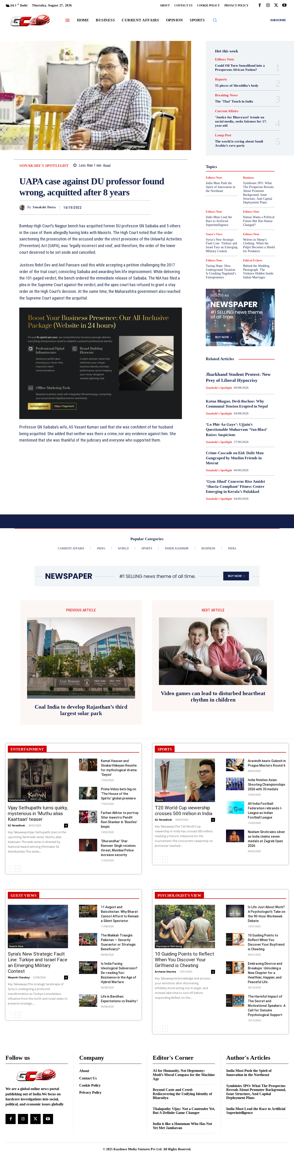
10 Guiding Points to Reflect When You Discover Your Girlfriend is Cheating (184, 959)
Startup (221, 193)
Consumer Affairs (223, 130)
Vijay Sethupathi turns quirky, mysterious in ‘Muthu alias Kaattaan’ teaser (38, 813)
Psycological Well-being (169, 946)
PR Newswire (229, 176)
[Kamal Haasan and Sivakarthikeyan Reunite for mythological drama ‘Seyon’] (88, 765)
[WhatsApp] (145, 207)
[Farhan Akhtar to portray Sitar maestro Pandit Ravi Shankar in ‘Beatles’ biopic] (88, 817)
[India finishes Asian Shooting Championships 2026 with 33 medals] (235, 784)
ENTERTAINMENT (27, 749)
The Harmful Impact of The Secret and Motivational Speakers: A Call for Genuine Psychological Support (267, 1006)
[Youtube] (284, 5)
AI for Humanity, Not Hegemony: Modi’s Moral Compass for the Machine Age (184, 1075)
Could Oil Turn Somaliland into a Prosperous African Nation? (240, 67)
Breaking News (226, 95)
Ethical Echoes (229, 143)
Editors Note (224, 59)
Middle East (223, 172)
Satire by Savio (231, 184)
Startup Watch (242, 193)
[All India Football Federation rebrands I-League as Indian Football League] (235, 807)
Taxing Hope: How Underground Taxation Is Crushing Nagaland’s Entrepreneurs (221, 271)
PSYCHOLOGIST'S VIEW (179, 895)
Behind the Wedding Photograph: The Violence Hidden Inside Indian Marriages (258, 271)
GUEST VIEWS (24, 895)
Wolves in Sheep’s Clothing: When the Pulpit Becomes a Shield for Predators (259, 245)
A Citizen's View (239, 122)
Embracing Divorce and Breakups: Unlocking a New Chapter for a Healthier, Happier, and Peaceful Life (265, 973)
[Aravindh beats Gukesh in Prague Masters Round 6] (235, 765)
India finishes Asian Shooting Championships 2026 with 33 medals (266, 784)
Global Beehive (243, 147)
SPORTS (165, 749)
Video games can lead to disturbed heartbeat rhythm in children (213, 696)
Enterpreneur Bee (238, 139)
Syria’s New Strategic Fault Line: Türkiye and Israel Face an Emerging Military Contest (221, 245)
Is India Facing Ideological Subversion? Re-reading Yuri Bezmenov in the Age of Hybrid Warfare (119, 973)
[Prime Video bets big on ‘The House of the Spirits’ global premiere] (88, 793)
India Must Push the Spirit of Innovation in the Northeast (248, 1073)
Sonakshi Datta (44, 207)
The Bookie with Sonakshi (237, 197)
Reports (221, 79)
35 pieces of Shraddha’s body (236, 85)
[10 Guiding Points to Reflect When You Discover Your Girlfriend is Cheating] (185, 926)
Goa (231, 151)
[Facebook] (259, 5)
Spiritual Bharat (249, 188)
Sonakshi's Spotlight (43, 166)
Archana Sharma (165, 971)
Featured (222, 147)
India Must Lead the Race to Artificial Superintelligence (219, 221)
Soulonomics (225, 188)
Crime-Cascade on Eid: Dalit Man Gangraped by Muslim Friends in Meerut (234, 458)
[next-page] (18, 869)
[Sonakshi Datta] (23, 207)
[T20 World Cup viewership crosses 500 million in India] (185, 780)
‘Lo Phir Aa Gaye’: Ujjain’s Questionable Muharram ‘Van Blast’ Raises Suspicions (237, 429)
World (218, 201)
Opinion (254, 172)
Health (243, 155)
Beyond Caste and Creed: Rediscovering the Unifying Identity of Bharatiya (182, 1094)
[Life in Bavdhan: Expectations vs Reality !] (88, 1000)
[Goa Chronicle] (30, 20)
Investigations (244, 168)
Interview (224, 168)
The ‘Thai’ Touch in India (234, 101)
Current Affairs (226, 111)
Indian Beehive (240, 164)
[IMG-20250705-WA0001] (100, 363)
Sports (159, 800)
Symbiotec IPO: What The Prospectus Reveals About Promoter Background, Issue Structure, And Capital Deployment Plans (256, 1092)
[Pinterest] (135, 207)
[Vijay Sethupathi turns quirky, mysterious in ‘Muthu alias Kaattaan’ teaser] (38, 780)
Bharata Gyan (223, 126)
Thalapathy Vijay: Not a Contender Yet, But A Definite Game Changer (184, 1111)
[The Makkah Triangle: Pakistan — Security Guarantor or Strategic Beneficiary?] (88, 939)
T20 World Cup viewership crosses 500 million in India (183, 810)
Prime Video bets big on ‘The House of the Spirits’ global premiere (118, 793)
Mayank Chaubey (19, 977)
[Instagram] (268, 5)
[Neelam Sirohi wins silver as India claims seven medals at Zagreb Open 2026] (235, 836)
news (239, 172)
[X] (276, 5)
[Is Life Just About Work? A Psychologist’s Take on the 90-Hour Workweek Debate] (235, 911)
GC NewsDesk (16, 825)
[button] (215, 20)
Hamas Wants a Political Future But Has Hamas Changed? (258, 221)
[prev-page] (11, 869)
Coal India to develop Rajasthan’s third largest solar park (81, 710)
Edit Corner (244, 135)
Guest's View (224, 155)
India (225, 159)
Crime (245, 130)
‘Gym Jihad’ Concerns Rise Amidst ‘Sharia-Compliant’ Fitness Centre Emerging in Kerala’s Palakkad (235, 486)
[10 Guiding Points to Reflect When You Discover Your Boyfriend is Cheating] (235, 939)
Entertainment (17, 800)
